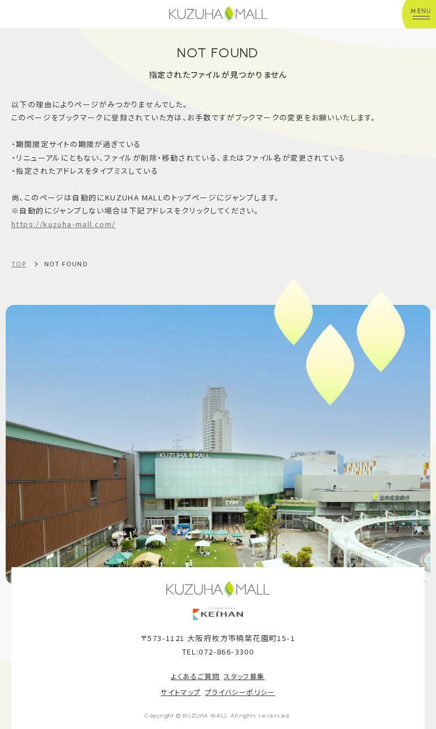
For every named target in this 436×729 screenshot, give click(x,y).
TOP (18, 263)
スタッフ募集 (244, 676)
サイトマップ (180, 692)
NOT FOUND (66, 263)
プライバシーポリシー (240, 692)
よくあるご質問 (195, 676)
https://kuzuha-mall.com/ (63, 224)
